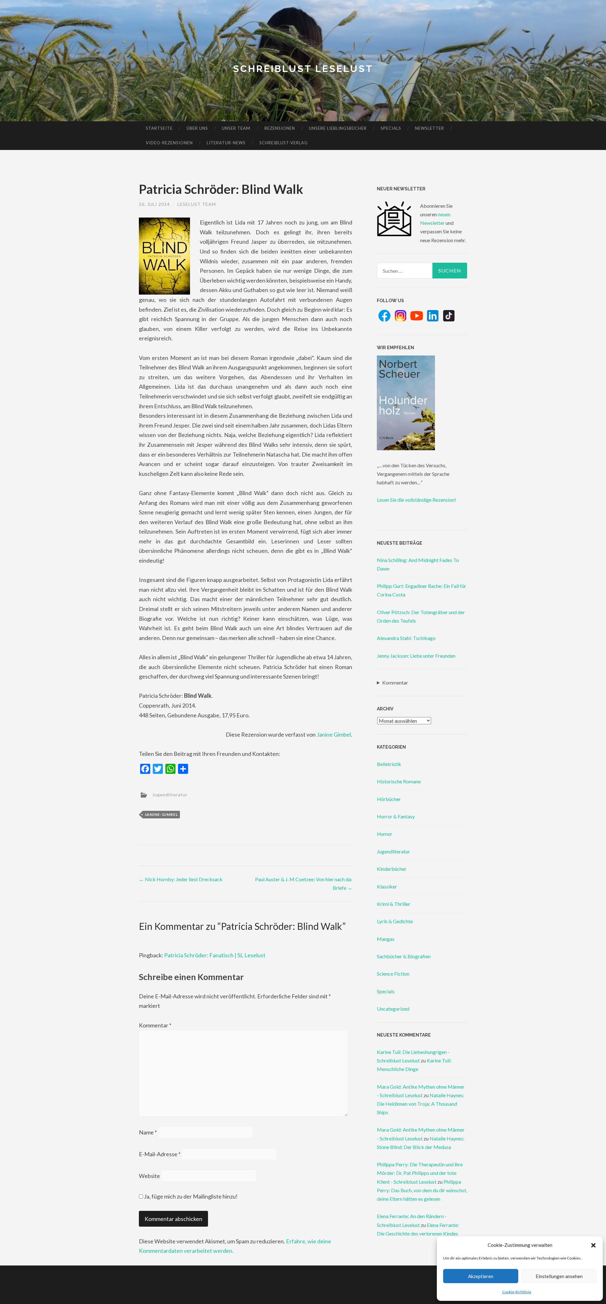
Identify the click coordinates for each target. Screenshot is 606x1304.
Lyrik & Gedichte (395, 921)
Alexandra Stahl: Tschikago (406, 638)
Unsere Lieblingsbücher (338, 128)
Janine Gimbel (334, 734)
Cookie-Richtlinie (516, 1291)
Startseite (159, 128)
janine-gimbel (161, 814)
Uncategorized (393, 1009)
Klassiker (387, 886)
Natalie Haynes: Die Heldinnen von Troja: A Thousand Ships (420, 1103)
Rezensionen (279, 128)
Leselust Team (196, 204)
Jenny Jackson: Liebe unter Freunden (416, 656)
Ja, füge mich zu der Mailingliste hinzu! (190, 1196)
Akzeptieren (480, 1276)
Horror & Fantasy (396, 816)
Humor (384, 834)
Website (149, 1175)
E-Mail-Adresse (160, 1154)
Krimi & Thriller (393, 904)
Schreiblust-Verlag (283, 142)
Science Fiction (393, 974)
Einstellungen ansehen (559, 1276)
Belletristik (389, 764)
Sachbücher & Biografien (404, 956)
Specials (391, 128)
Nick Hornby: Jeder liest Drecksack (181, 879)
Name (148, 1132)
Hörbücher (389, 799)
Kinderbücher (392, 869)
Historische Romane (399, 781)
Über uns (197, 128)
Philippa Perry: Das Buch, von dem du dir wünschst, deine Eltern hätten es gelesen (422, 1190)
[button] (593, 1245)
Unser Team (236, 128)
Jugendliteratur (169, 794)
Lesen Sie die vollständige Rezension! (416, 500)
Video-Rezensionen (169, 142)
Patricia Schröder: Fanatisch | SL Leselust (214, 955)
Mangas (386, 939)
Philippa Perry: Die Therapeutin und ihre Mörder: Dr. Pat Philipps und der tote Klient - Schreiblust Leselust (420, 1172)
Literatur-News (226, 142)
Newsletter (429, 128)
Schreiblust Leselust (303, 68)
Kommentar (155, 1025)
